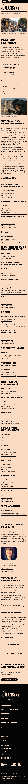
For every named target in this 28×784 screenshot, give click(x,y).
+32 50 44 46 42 (6, 226)
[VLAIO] (3, 1)
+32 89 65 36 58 (6, 273)
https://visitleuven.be (7, 359)
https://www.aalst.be (6, 197)
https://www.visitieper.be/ (8, 307)
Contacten (5, 86)
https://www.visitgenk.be (8, 275)
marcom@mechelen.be (7, 372)
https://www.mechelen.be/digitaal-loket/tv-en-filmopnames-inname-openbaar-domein (14, 377)
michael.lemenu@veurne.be (8, 452)
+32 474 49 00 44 (6, 484)
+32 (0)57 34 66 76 (6, 422)
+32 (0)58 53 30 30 (6, 321)
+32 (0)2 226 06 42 (9, 72)
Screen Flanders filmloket (9, 88)
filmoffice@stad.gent (6, 287)
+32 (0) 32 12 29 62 (6, 500)
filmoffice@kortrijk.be (7, 340)
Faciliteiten (5, 714)
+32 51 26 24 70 (6, 439)
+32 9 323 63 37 (6, 289)
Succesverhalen (6, 748)
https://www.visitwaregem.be (9, 471)
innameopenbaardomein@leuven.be (11, 355)
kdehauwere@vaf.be (9, 74)
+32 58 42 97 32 (6, 258)
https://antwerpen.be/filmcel (9, 212)
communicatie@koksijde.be (8, 319)
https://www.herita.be (7, 501)
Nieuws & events (6, 732)
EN (4, 781)
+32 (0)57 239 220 (6, 306)
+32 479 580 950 (6, 210)
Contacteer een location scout (12, 605)
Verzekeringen (6, 93)
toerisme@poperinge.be (7, 420)
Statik (17, 773)
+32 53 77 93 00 (6, 195)
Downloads (4, 736)
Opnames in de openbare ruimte (11, 84)
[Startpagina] (10, 7)
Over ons (3, 728)
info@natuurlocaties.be (7, 483)
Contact (3, 740)
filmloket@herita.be (6, 498)
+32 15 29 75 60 (6, 374)
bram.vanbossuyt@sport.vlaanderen (10, 513)
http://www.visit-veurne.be (8, 456)
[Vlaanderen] (22, 764)
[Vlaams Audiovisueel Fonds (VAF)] (9, 1)
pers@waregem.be (6, 467)
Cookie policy (14, 776)
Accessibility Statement (6, 778)
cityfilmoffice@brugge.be (8, 224)
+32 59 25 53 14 (6, 406)
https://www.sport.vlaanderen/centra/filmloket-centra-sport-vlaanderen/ (14, 516)
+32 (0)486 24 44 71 (7, 342)
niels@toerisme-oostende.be (9, 405)
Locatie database (14, 654)
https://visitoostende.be (7, 408)
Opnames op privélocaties (9, 91)
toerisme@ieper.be (6, 304)
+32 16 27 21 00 (6, 357)
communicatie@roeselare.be (9, 437)
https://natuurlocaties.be (7, 486)
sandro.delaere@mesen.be (8, 391)
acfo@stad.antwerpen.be (8, 209)
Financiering (6, 705)
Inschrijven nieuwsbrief (9, 679)
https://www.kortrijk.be (7, 343)
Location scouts (14, 645)
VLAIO (3, 751)
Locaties (4, 718)
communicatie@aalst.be (7, 193)
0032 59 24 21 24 (6, 241)
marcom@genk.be (6, 272)
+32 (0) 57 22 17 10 (6, 393)
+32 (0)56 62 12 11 (6, 469)
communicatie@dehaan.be (8, 239)
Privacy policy (22, 776)
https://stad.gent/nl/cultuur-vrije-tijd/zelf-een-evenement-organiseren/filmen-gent (13, 291)
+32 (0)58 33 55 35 (6, 454)
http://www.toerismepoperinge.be (10, 423)
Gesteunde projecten (9, 709)
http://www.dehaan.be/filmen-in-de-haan (12, 243)
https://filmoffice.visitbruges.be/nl (10, 227)
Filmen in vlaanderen (9, 722)
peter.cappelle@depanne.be (8, 256)
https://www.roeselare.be (8, 441)
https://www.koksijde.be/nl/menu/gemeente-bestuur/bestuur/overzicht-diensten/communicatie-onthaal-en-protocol (13, 324)
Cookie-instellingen (5, 776)
